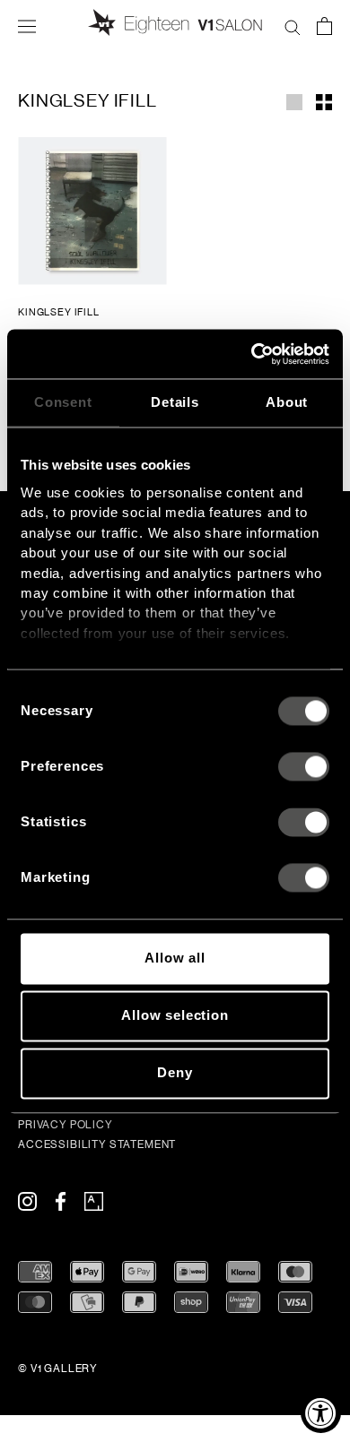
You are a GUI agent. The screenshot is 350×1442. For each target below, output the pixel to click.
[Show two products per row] (324, 100)
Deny (174, 1073)
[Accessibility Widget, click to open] (321, 1413)
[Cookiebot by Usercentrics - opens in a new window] (251, 354)
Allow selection (175, 1015)
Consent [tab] (63, 402)
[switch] (303, 767)
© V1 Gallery (58, 1368)
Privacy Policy (65, 1124)
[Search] (292, 25)
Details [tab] (175, 402)
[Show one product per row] (294, 100)
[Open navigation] (27, 25)
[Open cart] (324, 25)
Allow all (175, 958)
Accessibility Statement (97, 1144)
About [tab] (287, 402)
